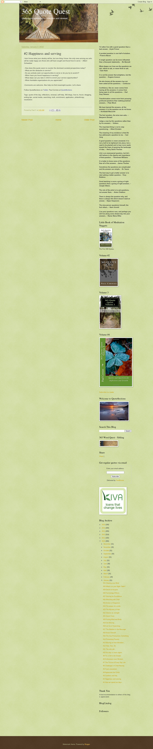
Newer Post (27, 120)
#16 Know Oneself (109, 633)
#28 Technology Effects (111, 593)
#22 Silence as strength (111, 613)
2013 (104, 531)
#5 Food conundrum (110, 669)
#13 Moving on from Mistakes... (114, 643)
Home (58, 120)
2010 (104, 541)
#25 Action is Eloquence (111, 603)
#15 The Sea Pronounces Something (115, 636)
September (108, 554)
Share (101, 456)
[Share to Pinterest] (59, 110)
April (105, 570)
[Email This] (50, 110)
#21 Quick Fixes (108, 616)
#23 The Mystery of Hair (111, 609)
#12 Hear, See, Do (109, 646)
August (106, 557)
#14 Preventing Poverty (111, 639)
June (105, 564)
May (105, 567)
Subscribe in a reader (106, 392)
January (106, 580)
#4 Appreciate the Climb (111, 672)
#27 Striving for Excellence (112, 596)
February (107, 577)
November (107, 547)
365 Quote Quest (46, 11)
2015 (104, 524)
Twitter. (46, 90)
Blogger (87, 744)
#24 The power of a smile (111, 606)
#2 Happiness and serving (112, 679)
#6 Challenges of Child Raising (113, 666)
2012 (104, 534)
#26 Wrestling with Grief (111, 599)
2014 (104, 528)
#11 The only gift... (109, 649)
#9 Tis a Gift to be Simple (112, 656)
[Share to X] (55, 110)
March (106, 574)
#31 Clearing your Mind (111, 583)
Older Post (89, 120)
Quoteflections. (66, 90)
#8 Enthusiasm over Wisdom (113, 659)
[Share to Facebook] (57, 110)
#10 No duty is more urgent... (113, 652)
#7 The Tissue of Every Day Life (114, 662)
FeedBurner (120, 480)
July (105, 560)
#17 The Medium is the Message (114, 629)
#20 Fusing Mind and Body (112, 619)
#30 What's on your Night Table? (114, 586)
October (106, 550)
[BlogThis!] (53, 110)
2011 (104, 538)
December (107, 544)
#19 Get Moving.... (109, 623)
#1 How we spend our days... (113, 682)
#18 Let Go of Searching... (112, 626)
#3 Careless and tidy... (111, 676)
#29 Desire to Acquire (110, 590)
